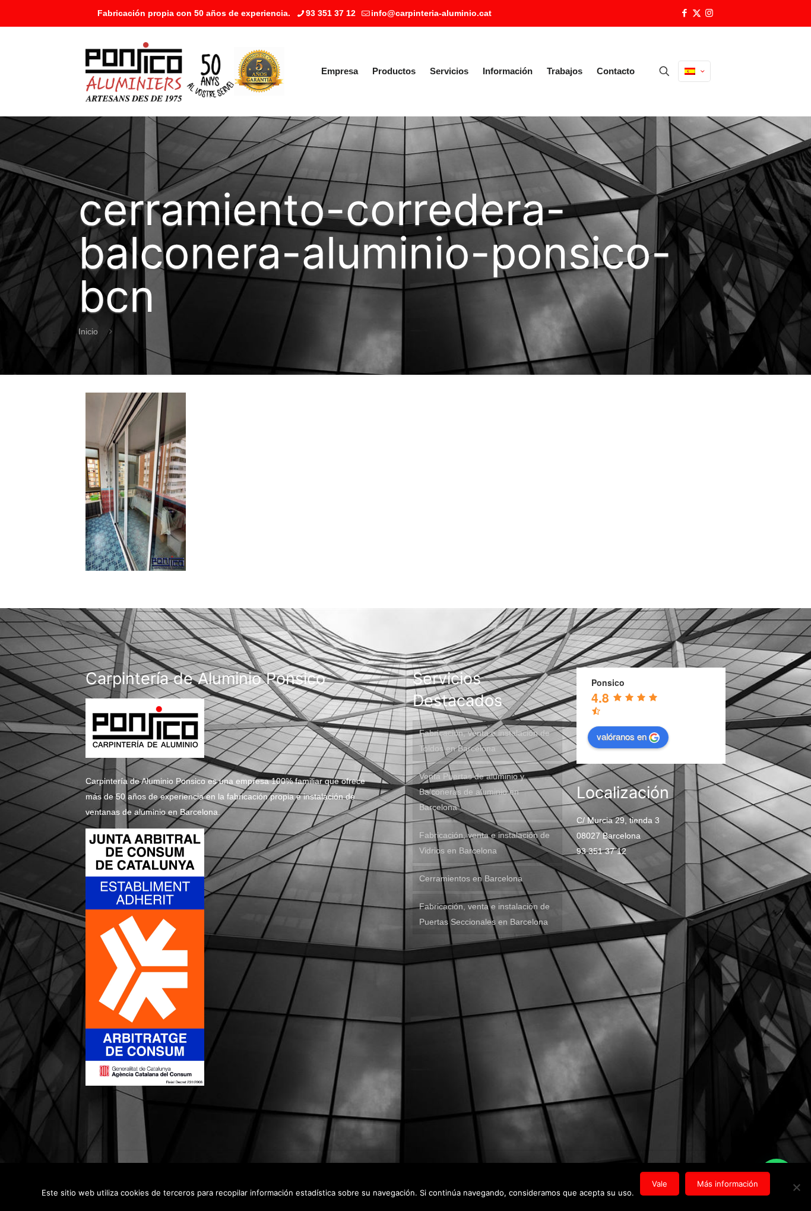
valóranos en (622, 736)
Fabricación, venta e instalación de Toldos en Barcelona (484, 740)
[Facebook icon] (684, 13)
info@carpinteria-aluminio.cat (431, 13)
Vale (659, 1183)
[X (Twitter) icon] (696, 13)
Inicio (88, 331)
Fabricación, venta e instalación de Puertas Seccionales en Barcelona (484, 914)
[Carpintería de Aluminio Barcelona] (159, 71)
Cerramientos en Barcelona (470, 878)
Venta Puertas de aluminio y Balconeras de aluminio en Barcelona (471, 792)
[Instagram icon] (709, 13)
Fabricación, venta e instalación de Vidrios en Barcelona (484, 842)
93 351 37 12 (331, 13)
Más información (727, 1183)
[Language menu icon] (694, 71)
